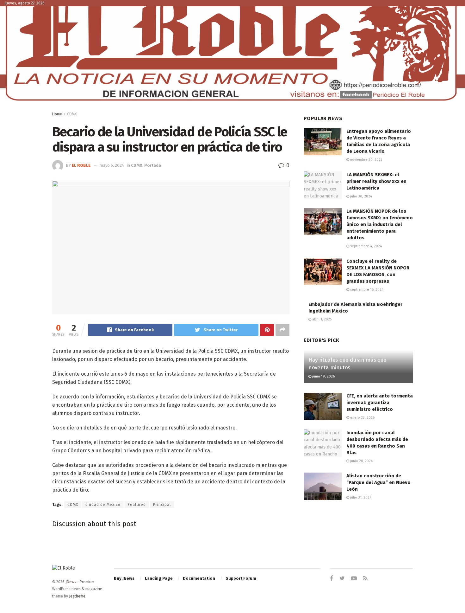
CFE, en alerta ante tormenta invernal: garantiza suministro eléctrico (379, 402)
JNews (70, 582)
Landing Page (159, 578)
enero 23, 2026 (362, 418)
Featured (137, 504)
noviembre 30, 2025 (365, 160)
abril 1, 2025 (321, 319)
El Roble (81, 165)
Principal (162, 504)
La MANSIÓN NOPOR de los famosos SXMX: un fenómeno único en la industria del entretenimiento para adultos (379, 224)
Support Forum (241, 578)
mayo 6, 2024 (112, 165)
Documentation (199, 578)
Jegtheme (77, 596)
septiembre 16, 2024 (366, 289)
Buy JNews (124, 578)
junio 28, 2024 (361, 461)
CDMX (72, 114)
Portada (152, 165)
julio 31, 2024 (360, 497)
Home (57, 114)
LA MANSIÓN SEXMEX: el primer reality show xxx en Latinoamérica (376, 181)
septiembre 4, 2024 (365, 246)
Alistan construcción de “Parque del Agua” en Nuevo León (378, 482)
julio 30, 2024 (360, 196)
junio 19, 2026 (323, 376)
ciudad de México (103, 504)
